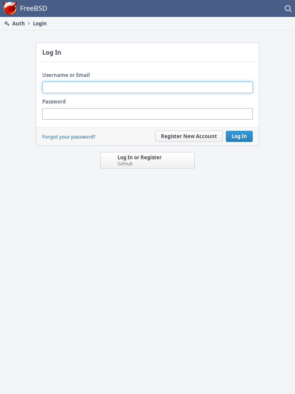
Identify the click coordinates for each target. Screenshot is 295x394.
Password (54, 101)
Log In (239, 136)
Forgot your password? (69, 136)
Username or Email (66, 75)
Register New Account (189, 136)
